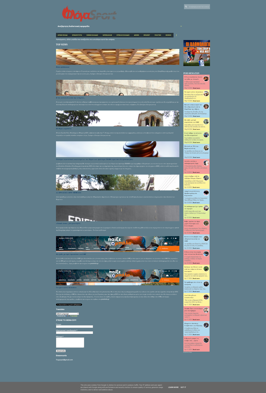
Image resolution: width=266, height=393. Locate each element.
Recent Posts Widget (187, 352)
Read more (196, 88)
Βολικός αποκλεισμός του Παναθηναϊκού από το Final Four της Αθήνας (193, 107)
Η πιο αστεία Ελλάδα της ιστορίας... (70, 98)
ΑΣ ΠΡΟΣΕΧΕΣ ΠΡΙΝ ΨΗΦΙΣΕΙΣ (68, 192)
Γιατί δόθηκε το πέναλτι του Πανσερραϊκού (193, 134)
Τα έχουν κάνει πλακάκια (66, 287)
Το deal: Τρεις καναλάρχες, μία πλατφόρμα (193, 309)
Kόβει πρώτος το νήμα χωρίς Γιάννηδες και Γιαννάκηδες (192, 223)
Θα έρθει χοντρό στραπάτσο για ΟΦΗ (71, 254)
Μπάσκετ (147, 35)
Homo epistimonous (62, 67)
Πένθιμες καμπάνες (64, 128)
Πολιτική (158, 35)
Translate (73, 316)
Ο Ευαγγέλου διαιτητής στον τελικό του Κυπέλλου (193, 253)
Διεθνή (136, 35)
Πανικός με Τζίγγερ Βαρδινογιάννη (191, 147)
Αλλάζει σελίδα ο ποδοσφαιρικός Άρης (191, 162)
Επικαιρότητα (77, 35)
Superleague (107, 35)
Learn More (173, 387)
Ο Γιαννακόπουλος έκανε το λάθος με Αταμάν (193, 78)
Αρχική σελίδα (63, 35)
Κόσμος (168, 35)
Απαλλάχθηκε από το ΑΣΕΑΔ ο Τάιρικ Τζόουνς (192, 177)
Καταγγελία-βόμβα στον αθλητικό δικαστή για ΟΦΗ (193, 239)
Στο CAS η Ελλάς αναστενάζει (190, 296)
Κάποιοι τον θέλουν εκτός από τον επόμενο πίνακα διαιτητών (193, 269)
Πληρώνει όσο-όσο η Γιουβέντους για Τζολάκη (193, 324)
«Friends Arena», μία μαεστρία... (68, 223)
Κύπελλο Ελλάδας (123, 35)
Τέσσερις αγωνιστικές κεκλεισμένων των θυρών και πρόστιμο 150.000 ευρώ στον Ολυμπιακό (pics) (94, 159)
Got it (183, 387)
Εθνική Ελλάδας (92, 35)
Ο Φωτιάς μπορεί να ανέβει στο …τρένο (191, 339)
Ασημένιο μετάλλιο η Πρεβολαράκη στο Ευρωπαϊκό (191, 193)
